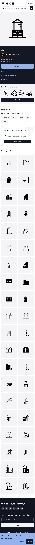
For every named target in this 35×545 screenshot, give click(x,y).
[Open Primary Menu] (3, 4)
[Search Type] (4, 8)
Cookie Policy (20, 536)
